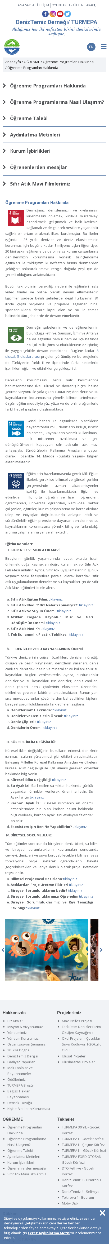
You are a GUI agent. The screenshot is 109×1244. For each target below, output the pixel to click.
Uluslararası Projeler (78, 1062)
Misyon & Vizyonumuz (25, 1026)
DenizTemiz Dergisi (22, 1056)
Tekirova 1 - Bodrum (78, 1197)
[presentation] (101, 950)
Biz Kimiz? (15, 1020)
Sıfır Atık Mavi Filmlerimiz (39, 183)
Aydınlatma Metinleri (34, 134)
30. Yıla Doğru (18, 1050)
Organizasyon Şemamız (26, 1044)
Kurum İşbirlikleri (30, 151)
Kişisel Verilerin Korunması (28, 1108)
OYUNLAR (59, 5)
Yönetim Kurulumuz (23, 1038)
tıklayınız (56, 599)
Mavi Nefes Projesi (77, 1020)
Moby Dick (70, 1203)
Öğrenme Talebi (28, 118)
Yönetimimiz (17, 1032)
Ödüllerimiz (16, 1079)
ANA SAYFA (26, 5)
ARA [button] (89, 5)
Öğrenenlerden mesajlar (38, 167)
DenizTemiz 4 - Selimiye (80, 1191)
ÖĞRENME (32, 61)
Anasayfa (13, 61)
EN (91, 46)
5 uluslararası (28, 356)
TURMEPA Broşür (20, 1085)
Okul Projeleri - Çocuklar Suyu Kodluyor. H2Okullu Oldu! (82, 1044)
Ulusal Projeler (73, 1056)
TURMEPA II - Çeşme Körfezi (84, 1144)
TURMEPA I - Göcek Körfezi (83, 1138)
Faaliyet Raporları (21, 1062)
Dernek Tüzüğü (19, 1102)
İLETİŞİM (43, 5)
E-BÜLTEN (76, 5)
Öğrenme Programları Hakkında (68, 61)
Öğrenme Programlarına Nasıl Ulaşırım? (56, 102)
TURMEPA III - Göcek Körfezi (84, 1150)
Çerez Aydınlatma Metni (49, 1232)
